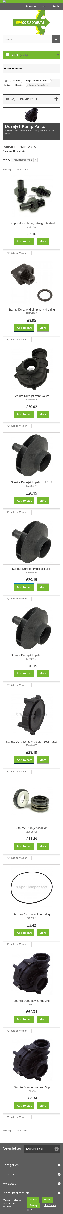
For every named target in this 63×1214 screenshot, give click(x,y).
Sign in (56, 6)
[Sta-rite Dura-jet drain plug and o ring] (31, 282)
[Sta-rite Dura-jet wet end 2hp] (31, 974)
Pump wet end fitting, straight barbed (32, 223)
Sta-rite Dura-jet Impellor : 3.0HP (31, 655)
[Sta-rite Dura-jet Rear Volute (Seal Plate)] (31, 714)
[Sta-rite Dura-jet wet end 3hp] (31, 1060)
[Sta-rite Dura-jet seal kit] (31, 801)
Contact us (31, 6)
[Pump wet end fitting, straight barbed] (31, 196)
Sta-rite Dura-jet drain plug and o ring (31, 309)
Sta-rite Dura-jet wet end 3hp (31, 1087)
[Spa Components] (31, 22)
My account (11, 1184)
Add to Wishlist (18, 253)
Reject (47, 1199)
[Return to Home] (6, 81)
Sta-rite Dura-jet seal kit (31, 828)
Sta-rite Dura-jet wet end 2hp (31, 1000)
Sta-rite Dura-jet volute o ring (31, 914)
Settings (34, 1205)
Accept (33, 1199)
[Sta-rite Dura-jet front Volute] (31, 369)
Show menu (14, 68)
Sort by (6, 159)
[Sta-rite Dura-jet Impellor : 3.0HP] (31, 628)
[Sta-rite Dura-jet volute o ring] (31, 887)
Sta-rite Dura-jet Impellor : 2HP (31, 568)
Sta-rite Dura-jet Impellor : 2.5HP (31, 482)
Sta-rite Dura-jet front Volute (31, 396)
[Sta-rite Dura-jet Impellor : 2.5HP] (31, 455)
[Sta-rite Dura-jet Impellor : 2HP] (31, 542)
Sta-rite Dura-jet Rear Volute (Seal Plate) (31, 741)
